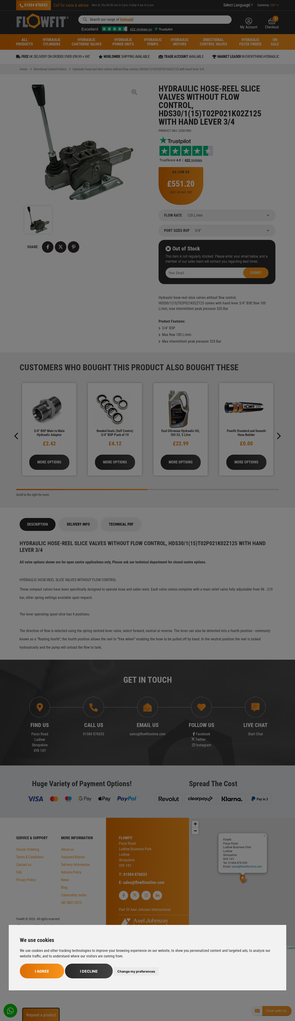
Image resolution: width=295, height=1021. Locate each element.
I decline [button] (89, 971)
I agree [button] (42, 971)
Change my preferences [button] (136, 971)
